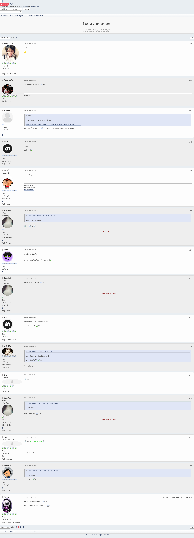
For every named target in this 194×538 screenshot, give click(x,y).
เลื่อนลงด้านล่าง (5, 37)
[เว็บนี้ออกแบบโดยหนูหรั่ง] (2, 201)
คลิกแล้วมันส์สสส (29, 189)
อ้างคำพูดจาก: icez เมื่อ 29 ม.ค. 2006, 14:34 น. (41, 216)
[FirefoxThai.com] (2, 272)
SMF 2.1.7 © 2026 (91, 535)
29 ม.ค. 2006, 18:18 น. (30, 317)
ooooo (7, 249)
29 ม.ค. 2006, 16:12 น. (30, 110)
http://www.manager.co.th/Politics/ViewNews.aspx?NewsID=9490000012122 (53, 124)
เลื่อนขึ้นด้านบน (5, 527)
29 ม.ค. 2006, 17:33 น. (30, 210)
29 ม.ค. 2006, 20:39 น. (30, 497)
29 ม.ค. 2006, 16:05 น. (30, 43)
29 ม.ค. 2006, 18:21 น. (30, 346)
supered (7, 110)
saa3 (6, 141)
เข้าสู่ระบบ (24, 7)
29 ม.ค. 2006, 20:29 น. (30, 465)
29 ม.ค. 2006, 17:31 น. (30, 170)
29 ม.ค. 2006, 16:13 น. (30, 141)
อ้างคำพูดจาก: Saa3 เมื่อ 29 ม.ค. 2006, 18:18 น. (41, 351)
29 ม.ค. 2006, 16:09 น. (30, 80)
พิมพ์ (192, 37)
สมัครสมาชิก (35, 7)
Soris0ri (7, 210)
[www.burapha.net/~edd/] (2, 135)
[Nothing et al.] (2, 488)
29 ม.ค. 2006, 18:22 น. (30, 375)
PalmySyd (8, 43)
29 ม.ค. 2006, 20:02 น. (30, 437)
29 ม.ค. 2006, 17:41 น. (30, 249)
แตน (5, 437)
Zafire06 (7, 465)
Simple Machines (103, 535)
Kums (6, 497)
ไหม (5, 375)
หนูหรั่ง (7, 170)
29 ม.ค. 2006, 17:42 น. (30, 278)
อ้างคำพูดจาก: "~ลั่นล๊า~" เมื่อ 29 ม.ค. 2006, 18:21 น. (42, 403)
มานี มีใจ (7, 346)
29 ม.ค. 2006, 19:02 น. (30, 398)
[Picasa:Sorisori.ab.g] (2, 240)
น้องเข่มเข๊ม (8, 80)
